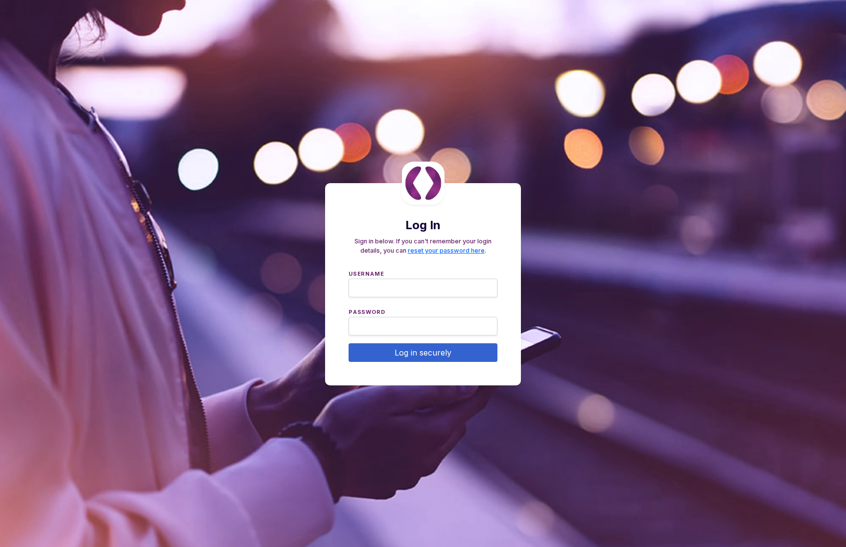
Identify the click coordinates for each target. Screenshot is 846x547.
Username (366, 273)
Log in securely (423, 352)
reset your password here (446, 250)
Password (367, 311)
